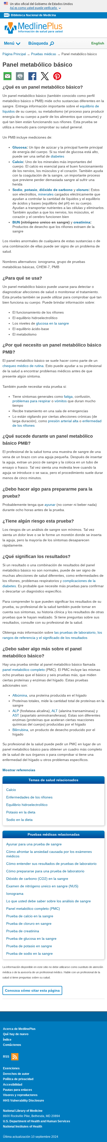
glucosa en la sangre (52, 323)
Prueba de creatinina (22, 931)
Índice (7, 1039)
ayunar (50, 505)
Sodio (17, 190)
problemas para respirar (31, 401)
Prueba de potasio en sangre (29, 946)
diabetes (57, 156)
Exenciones (11, 1068)
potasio (30, 190)
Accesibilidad (12, 1084)
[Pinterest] (57, 76)
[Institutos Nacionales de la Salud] (7, 15)
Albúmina (19, 695)
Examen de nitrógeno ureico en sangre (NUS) (42, 886)
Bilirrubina (20, 730)
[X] (45, 76)
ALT (55, 711)
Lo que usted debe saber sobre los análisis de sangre (48, 901)
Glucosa (19, 147)
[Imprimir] (20, 76)
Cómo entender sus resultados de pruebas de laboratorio (51, 864)
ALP (15, 711)
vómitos (60, 401)
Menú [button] (9, 43)
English (97, 43)
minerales (46, 194)
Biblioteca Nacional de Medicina (33, 15)
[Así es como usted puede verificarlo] (53, 6)
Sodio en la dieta (19, 820)
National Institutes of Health (22, 1126)
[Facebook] (32, 76)
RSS (6, 1056)
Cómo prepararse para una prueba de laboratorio (45, 871)
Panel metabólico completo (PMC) (33, 909)
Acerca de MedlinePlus (19, 1029)
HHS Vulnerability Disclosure (23, 1100)
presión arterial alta (63, 421)
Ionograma (14, 894)
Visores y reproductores (20, 1095)
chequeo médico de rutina (23, 366)
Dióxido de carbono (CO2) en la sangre (37, 879)
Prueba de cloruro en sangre (29, 924)
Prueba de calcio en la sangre (29, 916)
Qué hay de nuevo (15, 1034)
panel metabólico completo (23, 670)
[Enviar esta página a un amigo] (7, 76)
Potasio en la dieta (20, 812)
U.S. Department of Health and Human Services (36, 1121)
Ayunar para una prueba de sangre (34, 844)
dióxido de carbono (56, 190)
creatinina (81, 222)
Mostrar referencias (18, 770)
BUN (16, 222)
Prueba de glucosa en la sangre (31, 939)
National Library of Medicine (23, 1111)
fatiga (68, 396)
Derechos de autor (16, 1074)
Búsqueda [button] (38, 45)
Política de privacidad (18, 1079)
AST (15, 715)
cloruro (82, 190)
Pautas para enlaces (17, 1090)
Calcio (17, 162)
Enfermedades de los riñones (29, 797)
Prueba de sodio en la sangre (29, 953)
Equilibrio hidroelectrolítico (27, 805)
